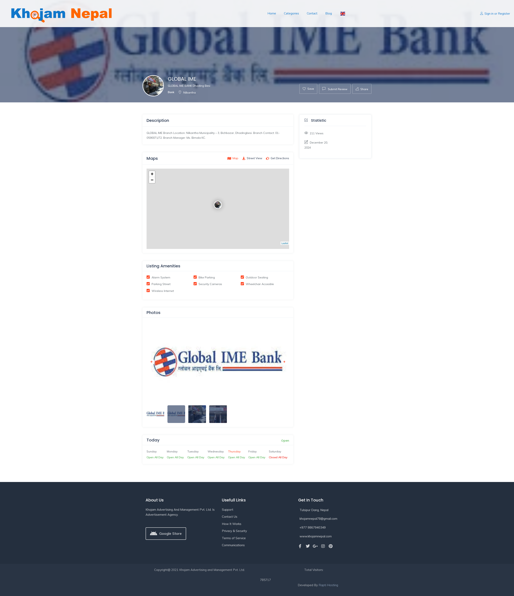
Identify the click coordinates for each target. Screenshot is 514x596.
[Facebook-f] (300, 546)
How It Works (231, 524)
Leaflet (284, 243)
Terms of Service (234, 538)
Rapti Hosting (328, 585)
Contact (312, 13)
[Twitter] (308, 546)
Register (504, 13)
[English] (342, 13)
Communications (233, 545)
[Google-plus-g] (315, 546)
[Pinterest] (331, 546)
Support (227, 509)
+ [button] (152, 173)
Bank (171, 92)
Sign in (489, 13)
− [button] (152, 179)
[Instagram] (323, 546)
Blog (328, 13)
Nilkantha (189, 92)
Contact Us (229, 517)
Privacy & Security (234, 531)
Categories (291, 13)
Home (271, 13)
